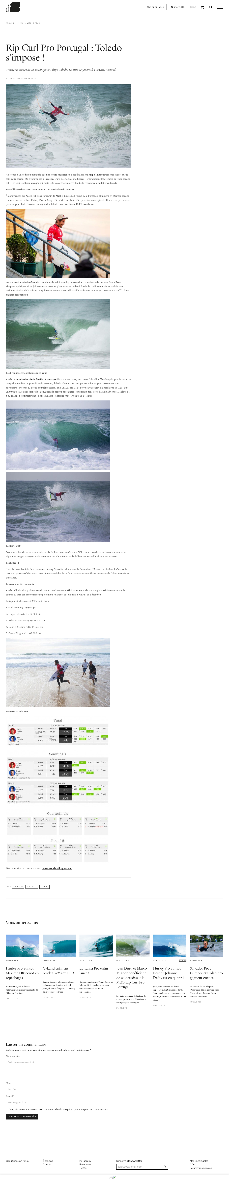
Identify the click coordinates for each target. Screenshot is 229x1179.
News (21, 23)
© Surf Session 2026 (17, 1160)
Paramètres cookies (201, 1168)
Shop (193, 7)
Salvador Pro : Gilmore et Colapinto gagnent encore (206, 973)
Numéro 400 (178, 7)
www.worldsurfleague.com (57, 868)
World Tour (33, 23)
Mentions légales (199, 1160)
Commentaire (13, 1056)
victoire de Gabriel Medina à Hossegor (36, 379)
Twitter (83, 1168)
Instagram (85, 1160)
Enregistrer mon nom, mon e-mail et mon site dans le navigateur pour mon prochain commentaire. (58, 1109)
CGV (192, 1164)
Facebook (85, 1164)
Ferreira (18, 886)
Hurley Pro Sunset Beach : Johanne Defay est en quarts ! (168, 973)
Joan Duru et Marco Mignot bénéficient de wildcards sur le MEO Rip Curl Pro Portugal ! (131, 978)
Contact (47, 1164)
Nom (8, 1083)
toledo (44, 886)
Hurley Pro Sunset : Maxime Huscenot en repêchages (22, 973)
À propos (48, 1160)
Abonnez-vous (155, 7)
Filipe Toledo (96, 174)
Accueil (10, 23)
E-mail (9, 1096)
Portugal (32, 886)
